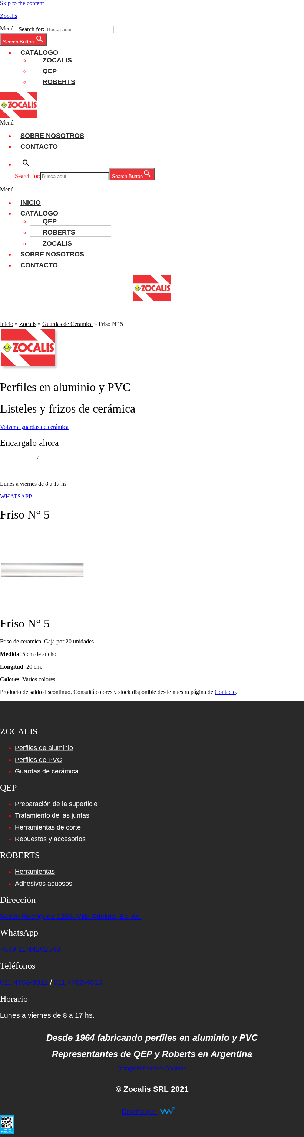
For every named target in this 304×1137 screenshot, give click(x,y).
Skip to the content (22, 3)
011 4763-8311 (17, 458)
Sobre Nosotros (52, 135)
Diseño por (140, 1111)
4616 (46, 458)
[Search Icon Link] (294, 317)
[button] (152, 28)
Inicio (30, 202)
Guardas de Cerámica (67, 324)
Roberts (59, 81)
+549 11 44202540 (30, 949)
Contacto (39, 146)
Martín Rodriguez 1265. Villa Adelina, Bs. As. (71, 916)
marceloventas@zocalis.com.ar (36, 471)
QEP (50, 71)
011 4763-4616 (78, 982)
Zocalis (8, 16)
